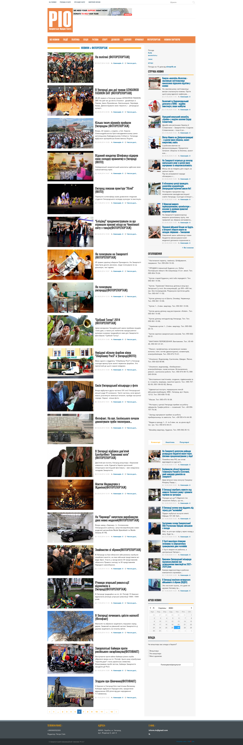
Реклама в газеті (65, 2)
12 (112, 711)
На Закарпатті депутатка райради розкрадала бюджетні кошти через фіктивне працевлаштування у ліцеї (177, 453)
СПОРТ (104, 39)
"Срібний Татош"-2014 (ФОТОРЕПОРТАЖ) (107, 321)
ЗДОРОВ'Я (127, 39)
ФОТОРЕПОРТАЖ (153, 39)
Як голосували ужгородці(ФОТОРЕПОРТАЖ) (111, 288)
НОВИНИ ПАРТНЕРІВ (172, 39)
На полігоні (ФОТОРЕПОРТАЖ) (112, 56)
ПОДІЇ (65, 39)
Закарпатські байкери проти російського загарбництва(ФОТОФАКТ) (117, 650)
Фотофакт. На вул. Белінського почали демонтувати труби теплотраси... (117, 420)
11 (102, 711)
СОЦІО (85, 39)
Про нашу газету (79, 2)
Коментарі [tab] (155, 442)
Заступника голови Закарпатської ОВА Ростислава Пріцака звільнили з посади (177, 525)
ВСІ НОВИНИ (54, 39)
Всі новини (189, 247)
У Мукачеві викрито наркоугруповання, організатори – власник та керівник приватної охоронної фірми (176, 207)
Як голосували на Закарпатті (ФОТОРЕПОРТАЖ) (111, 255)
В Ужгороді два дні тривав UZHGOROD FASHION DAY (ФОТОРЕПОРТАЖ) (117, 91)
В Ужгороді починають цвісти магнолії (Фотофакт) (117, 617)
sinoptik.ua (171, 66)
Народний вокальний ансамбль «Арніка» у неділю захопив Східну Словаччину (176, 119)
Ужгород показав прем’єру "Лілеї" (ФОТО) (114, 190)
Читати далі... (132, 63)
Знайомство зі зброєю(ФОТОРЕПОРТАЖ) (118, 549)
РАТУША (95, 39)
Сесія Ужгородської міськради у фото (116, 385)
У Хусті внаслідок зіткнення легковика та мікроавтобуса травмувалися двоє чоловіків (174, 543)
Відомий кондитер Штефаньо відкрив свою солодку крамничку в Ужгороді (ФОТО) (116, 158)
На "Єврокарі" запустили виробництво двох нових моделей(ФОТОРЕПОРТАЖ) (117, 518)
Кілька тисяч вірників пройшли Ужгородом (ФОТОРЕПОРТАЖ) (113, 124)
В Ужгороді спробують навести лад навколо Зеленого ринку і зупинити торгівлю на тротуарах (177, 492)
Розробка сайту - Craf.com (185, 741)
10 (97, 711)
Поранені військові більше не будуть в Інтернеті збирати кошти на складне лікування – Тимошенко (177, 229)
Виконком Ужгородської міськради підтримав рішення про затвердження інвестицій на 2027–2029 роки (177, 562)
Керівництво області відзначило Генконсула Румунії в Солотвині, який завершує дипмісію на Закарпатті (176, 472)
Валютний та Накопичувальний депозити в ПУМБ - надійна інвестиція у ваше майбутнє (175, 103)
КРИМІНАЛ (139, 39)
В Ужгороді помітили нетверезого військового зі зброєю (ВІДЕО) (176, 581)
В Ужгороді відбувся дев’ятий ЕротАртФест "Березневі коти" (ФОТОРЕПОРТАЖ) (112, 454)
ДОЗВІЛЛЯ (115, 39)
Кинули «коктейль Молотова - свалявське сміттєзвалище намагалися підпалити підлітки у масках (176, 81)
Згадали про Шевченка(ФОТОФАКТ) (115, 681)
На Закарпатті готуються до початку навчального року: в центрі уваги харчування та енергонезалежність (177, 163)
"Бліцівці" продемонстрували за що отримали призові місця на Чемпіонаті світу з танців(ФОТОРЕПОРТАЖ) (117, 224)
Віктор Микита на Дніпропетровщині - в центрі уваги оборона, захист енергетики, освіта (177, 140)
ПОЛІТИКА (75, 39)
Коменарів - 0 (118, 63)
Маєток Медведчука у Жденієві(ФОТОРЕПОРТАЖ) (110, 485)
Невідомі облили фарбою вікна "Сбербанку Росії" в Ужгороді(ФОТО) (115, 354)
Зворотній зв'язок (94, 2)
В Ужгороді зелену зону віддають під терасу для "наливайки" (178, 509)
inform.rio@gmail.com (158, 730)
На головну (52, 2)
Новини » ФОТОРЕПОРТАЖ (94, 47)
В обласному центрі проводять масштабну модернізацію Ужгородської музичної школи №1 (176, 186)
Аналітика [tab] (170, 442)
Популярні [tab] (184, 442)
